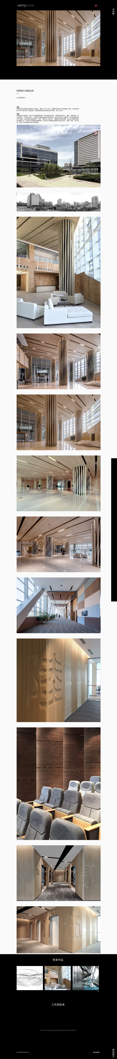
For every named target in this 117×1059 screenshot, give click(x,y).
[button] (113, 8)
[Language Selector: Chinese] (97, 6)
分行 (43, 110)
